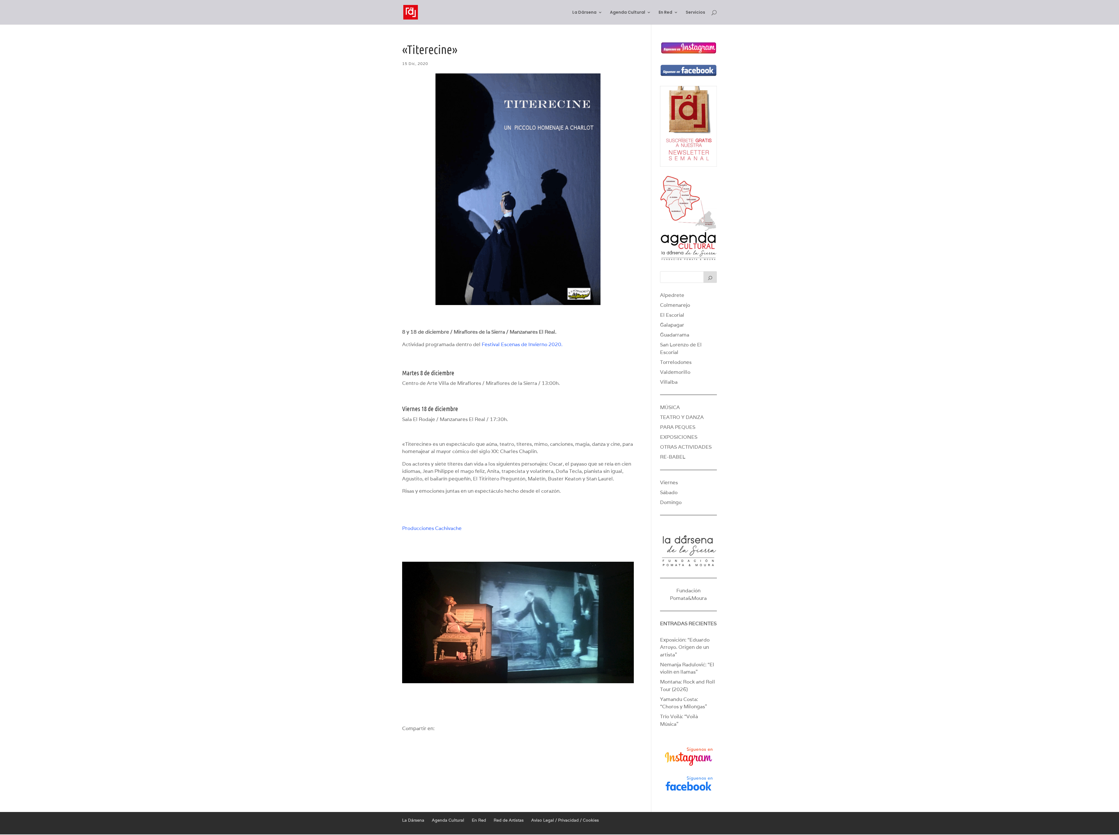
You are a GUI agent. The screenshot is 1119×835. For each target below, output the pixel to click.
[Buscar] (710, 277)
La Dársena (584, 12)
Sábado (669, 492)
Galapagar (672, 325)
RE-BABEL (672, 457)
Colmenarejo (675, 305)
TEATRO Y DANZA (682, 417)
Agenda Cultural (627, 12)
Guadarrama (674, 335)
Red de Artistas (509, 820)
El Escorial (672, 315)
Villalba (669, 382)
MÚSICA (670, 407)
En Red (665, 12)
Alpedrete (672, 295)
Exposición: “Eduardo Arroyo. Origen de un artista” (685, 647)
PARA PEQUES (677, 427)
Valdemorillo (675, 372)
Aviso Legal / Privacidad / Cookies (565, 820)
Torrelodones (676, 362)
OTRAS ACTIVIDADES (686, 447)
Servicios (695, 12)
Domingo (671, 502)
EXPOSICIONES (678, 437)
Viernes (669, 482)
